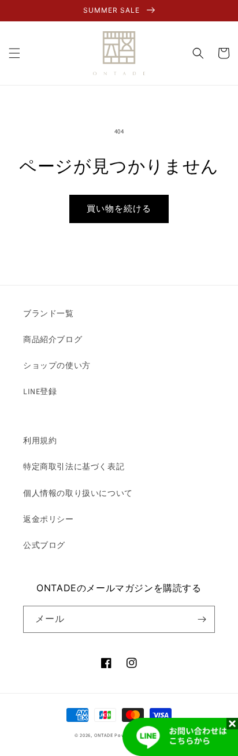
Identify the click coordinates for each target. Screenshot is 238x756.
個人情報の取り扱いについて (78, 493)
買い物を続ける (119, 209)
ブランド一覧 (48, 314)
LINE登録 (40, 392)
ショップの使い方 (57, 366)
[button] (14, 53)
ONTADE (103, 735)
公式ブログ (44, 545)
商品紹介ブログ (52, 340)
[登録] (201, 619)
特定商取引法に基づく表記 (73, 467)
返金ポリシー (48, 519)
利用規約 (40, 441)
